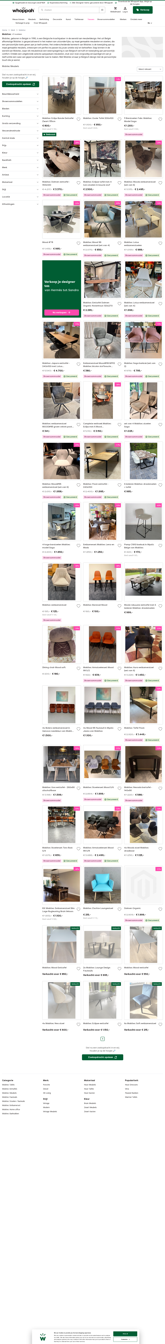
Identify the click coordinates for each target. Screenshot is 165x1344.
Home (4, 30)
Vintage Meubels (50, 1111)
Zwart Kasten (90, 1111)
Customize (124, 1339)
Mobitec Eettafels (9, 1089)
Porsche (46, 1084)
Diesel (45, 1089)
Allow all (125, 1333)
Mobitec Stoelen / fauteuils (13, 1101)
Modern (46, 1107)
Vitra (127, 1089)
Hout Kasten (89, 1093)
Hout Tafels (89, 1089)
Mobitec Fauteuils (9, 1097)
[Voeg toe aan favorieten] (78, 119)
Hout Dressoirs (131, 1084)
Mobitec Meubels (9, 1093)
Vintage (46, 1103)
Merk (13, 30)
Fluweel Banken (131, 1093)
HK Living (47, 1093)
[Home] (23, 10)
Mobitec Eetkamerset (11, 1105)
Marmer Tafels (131, 1097)
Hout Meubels (90, 1084)
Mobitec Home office (11, 1109)
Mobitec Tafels (8, 1084)
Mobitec (22, 30)
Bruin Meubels (90, 1103)
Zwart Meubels (90, 1107)
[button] (134, 2)
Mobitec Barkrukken (10, 1113)
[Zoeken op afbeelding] (102, 10)
